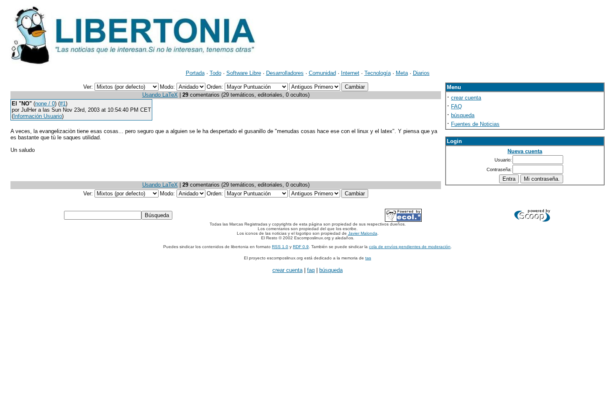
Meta (402, 73)
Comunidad (322, 73)
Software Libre (243, 73)
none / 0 (45, 103)
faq (311, 270)
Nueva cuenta (524, 151)
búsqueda (462, 115)
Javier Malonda (362, 233)
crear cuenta (466, 98)
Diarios (421, 73)
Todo (215, 73)
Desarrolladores (285, 73)
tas (368, 258)
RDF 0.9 (301, 246)
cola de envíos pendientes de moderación (410, 246)
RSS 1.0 (280, 246)
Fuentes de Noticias (475, 124)
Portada (195, 73)
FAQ (456, 106)
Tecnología (377, 73)
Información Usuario (37, 116)
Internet (350, 73)
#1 (63, 103)
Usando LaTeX (160, 95)
